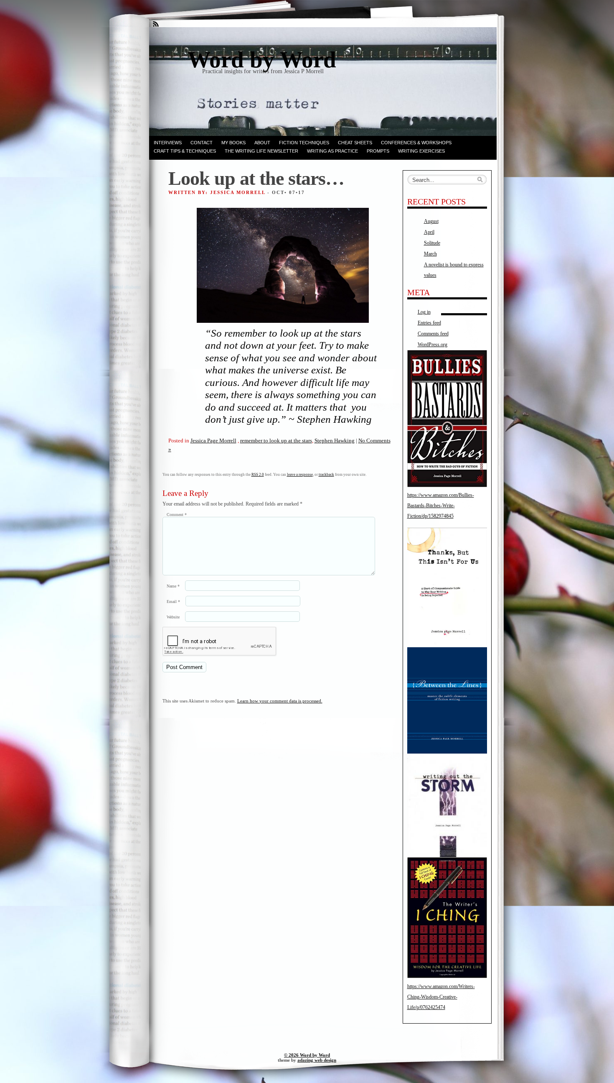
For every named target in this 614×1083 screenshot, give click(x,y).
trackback (326, 475)
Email (173, 601)
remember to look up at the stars (276, 440)
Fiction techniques (304, 142)
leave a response (300, 475)
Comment (177, 514)
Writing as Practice (332, 150)
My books (233, 142)
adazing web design (316, 1060)
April (429, 232)
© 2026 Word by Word (307, 1054)
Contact (201, 142)
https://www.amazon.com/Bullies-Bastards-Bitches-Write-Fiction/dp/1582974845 (440, 505)
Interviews (168, 142)
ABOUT (262, 142)
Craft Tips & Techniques (185, 150)
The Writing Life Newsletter (261, 150)
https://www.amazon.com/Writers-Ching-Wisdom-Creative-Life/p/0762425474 (441, 996)
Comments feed (433, 334)
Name (173, 586)
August (431, 221)
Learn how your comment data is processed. (279, 700)
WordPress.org (432, 344)
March (430, 254)
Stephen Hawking (335, 440)
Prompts (378, 150)
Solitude (432, 243)
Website (173, 617)
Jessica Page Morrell (213, 440)
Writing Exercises (421, 150)
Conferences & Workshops (416, 142)
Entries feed (429, 323)
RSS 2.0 (257, 475)
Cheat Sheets (355, 142)
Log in (424, 312)
